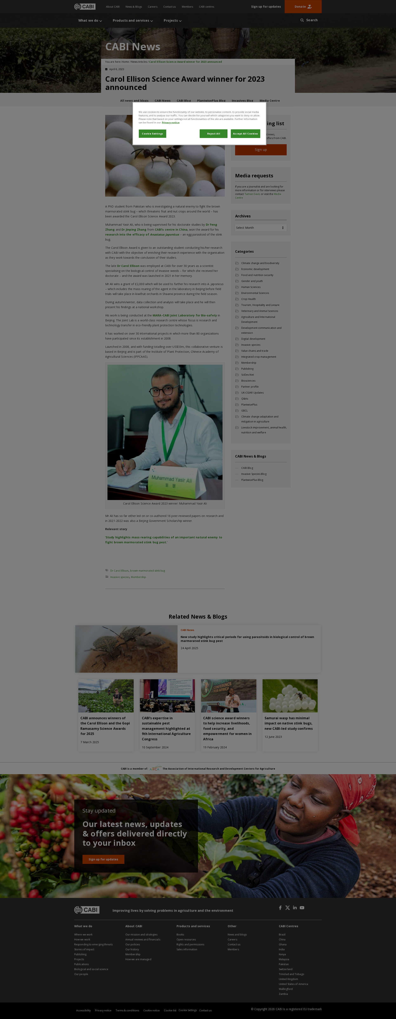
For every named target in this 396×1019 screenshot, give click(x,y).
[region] (199, 123)
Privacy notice (170, 122)
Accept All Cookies (245, 133)
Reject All (213, 133)
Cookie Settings (152, 133)
